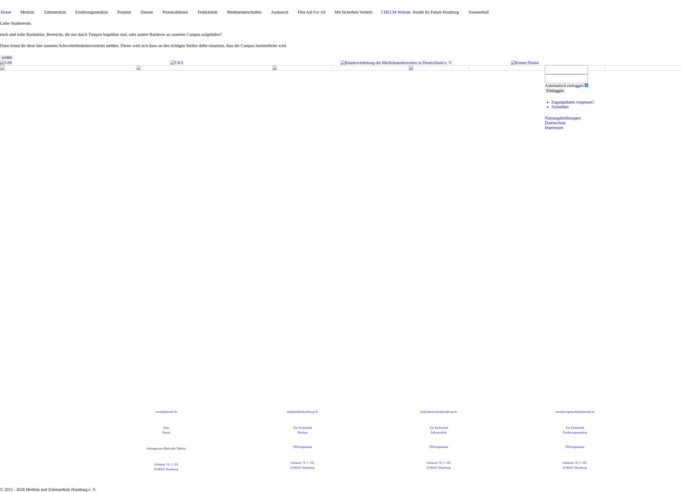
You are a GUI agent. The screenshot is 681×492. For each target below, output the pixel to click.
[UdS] (6, 62)
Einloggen (555, 90)
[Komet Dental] (525, 62)
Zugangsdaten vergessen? (572, 102)
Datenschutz (555, 123)
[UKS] (176, 62)
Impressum (554, 127)
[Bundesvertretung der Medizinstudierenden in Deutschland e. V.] (396, 62)
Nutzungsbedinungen (563, 118)
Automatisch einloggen (564, 85)
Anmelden (560, 107)
